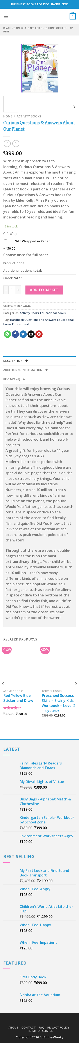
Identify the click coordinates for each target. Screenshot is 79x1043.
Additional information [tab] (23, 370)
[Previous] (10, 68)
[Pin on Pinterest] (39, 334)
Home (7, 116)
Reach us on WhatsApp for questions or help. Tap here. (38, 29)
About (14, 1027)
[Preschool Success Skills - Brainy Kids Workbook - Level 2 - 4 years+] (59, 667)
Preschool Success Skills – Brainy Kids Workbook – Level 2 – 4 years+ (58, 703)
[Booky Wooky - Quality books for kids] (39, 16)
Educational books (53, 313)
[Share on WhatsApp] (7, 334)
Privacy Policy (58, 1027)
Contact (29, 1027)
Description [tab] (13, 361)
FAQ (42, 1027)
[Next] (69, 68)
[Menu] (6, 16)
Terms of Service (40, 1031)
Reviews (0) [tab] (12, 379)
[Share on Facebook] (15, 334)
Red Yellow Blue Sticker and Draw (18, 698)
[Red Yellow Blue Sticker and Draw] (20, 667)
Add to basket (44, 289)
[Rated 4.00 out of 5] (12, 707)
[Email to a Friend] (31, 334)
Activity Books (29, 116)
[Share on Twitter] (23, 334)
